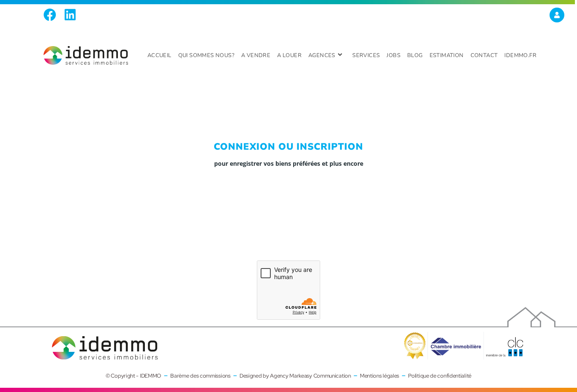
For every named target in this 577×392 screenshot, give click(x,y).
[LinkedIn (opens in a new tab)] (70, 14)
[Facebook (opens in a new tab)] (52, 14)
